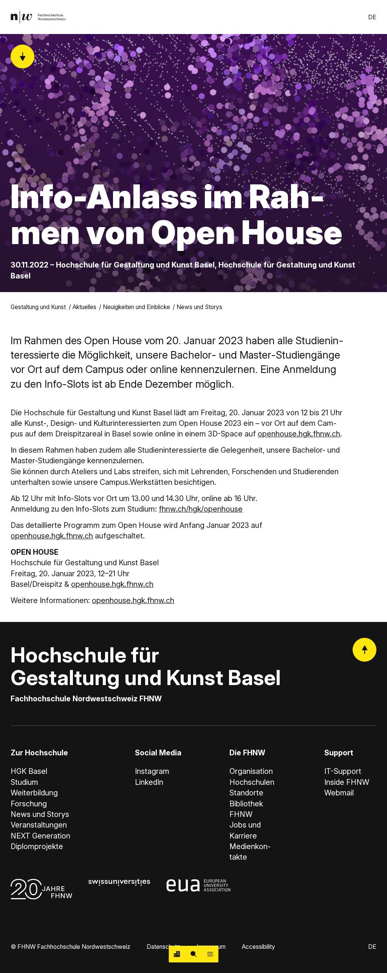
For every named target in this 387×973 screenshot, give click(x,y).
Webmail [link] (339, 792)
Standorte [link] (246, 792)
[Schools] (177, 954)
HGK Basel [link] (29, 771)
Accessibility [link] (258, 946)
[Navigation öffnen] (210, 954)
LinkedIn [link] (149, 782)
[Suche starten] (193, 954)
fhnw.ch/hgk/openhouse (201, 509)
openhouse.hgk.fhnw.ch (299, 433)
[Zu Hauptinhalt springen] (22, 56)
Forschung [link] (29, 803)
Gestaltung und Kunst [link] (38, 307)
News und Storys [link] (199, 307)
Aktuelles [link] (84, 307)
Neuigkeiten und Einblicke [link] (136, 307)
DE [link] (372, 17)
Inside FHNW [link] (346, 782)
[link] (38, 17)
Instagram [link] (152, 771)
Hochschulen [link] (251, 782)
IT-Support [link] (342, 771)
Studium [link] (24, 782)
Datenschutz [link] (163, 946)
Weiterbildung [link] (34, 792)
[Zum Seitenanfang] (364, 650)
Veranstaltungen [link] (39, 824)
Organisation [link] (251, 771)
